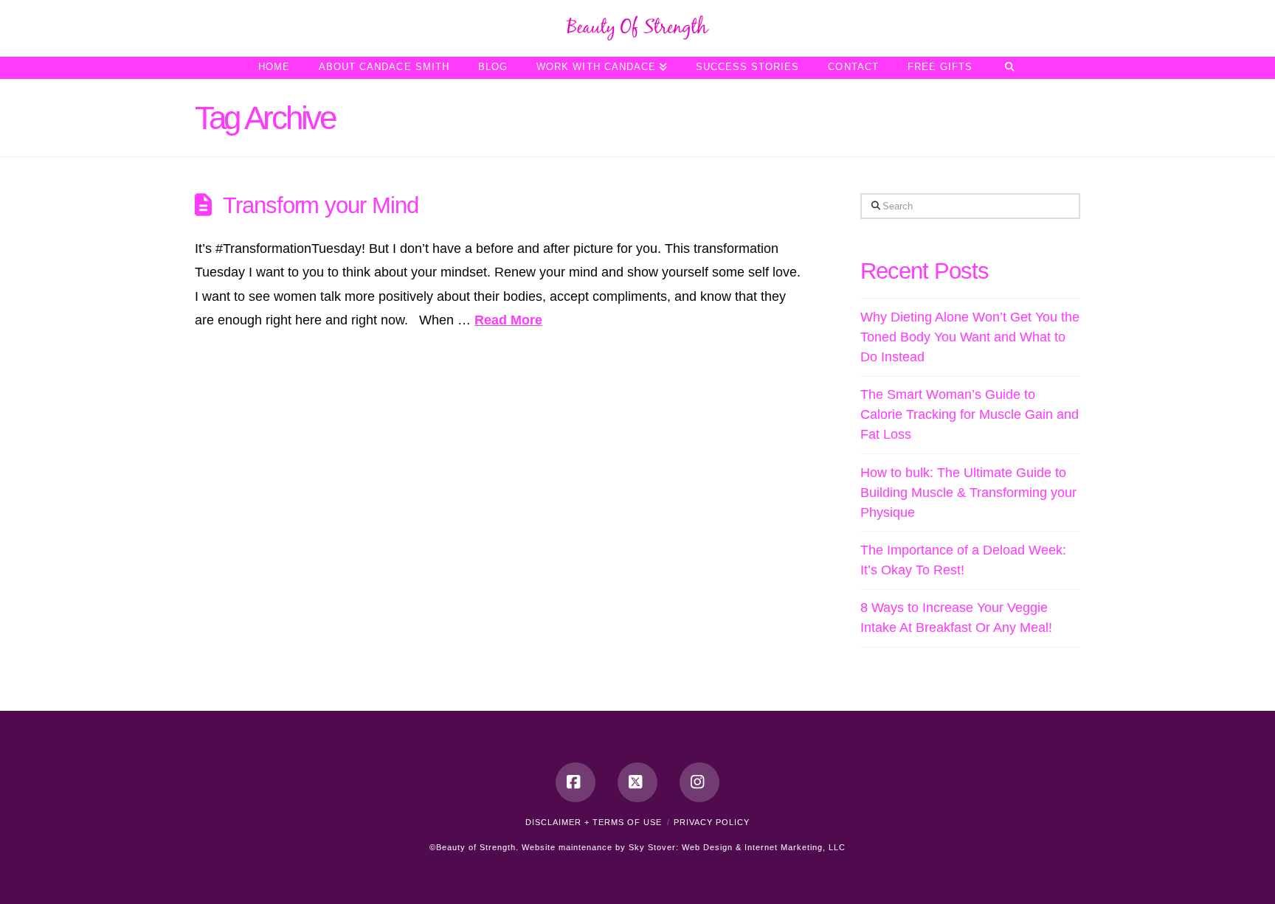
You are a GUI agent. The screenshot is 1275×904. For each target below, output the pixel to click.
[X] (637, 782)
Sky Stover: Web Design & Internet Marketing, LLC (737, 847)
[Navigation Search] (1009, 68)
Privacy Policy (712, 822)
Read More (508, 320)
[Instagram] (699, 782)
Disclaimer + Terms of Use (593, 822)
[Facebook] (575, 782)
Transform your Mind (320, 205)
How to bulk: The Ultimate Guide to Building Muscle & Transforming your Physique (968, 492)
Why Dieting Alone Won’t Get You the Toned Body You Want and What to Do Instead (969, 337)
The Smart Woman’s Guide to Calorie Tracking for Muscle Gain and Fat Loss (969, 414)
